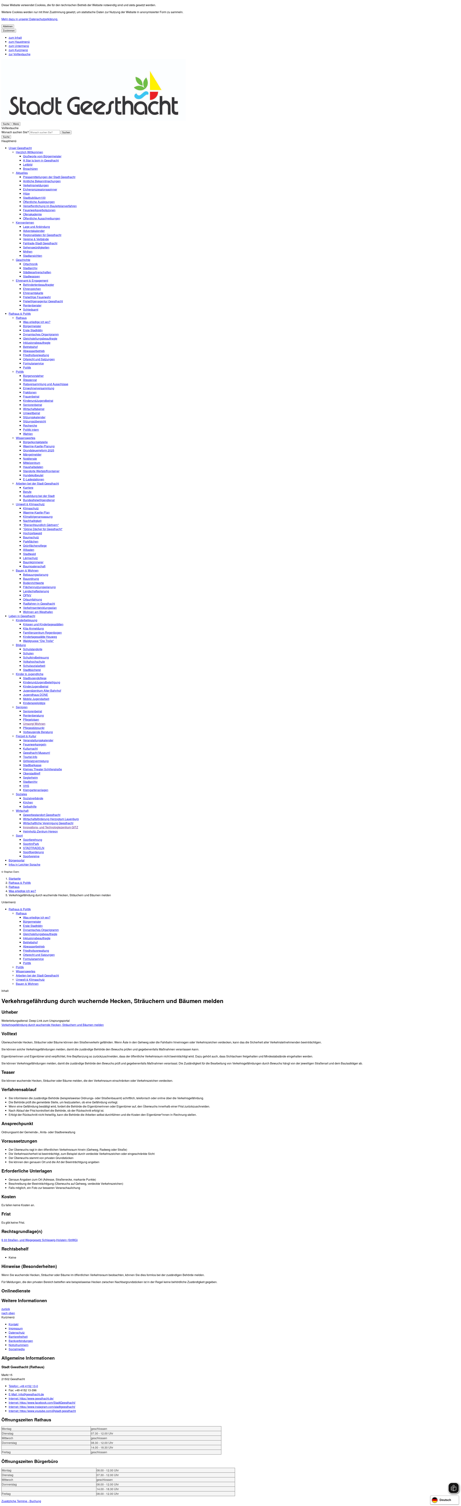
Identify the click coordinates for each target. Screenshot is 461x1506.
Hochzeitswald (32, 533)
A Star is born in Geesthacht (41, 160)
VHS (26, 786)
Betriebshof (30, 347)
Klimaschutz (31, 508)
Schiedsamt (30, 309)
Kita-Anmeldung (33, 628)
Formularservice (33, 363)
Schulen (28, 653)
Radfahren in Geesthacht (39, 603)
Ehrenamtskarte (33, 293)
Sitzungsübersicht (34, 421)
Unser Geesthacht (20, 148)
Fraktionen (30, 392)
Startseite (15, 878)
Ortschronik (30, 264)
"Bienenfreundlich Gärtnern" (41, 525)
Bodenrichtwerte (33, 583)
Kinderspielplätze (34, 703)
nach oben (8, 1313)
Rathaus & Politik (20, 314)
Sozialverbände (33, 798)
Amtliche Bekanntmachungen (42, 181)
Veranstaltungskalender (38, 740)
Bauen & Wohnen (27, 570)
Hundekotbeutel (33, 475)
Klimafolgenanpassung (38, 516)
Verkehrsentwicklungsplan (40, 608)
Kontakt (13, 1324)
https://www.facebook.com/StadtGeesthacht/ (42, 1402)
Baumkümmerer (33, 562)
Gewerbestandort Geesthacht (41, 815)
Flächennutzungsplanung (39, 587)
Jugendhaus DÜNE (35, 695)
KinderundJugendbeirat (38, 401)
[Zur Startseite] (93, 119)
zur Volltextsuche (19, 54)
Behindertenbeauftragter (38, 285)
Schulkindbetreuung (36, 657)
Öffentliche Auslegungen (39, 202)
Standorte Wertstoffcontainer (41, 471)
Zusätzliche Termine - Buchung (21, 1501)
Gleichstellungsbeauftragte (40, 338)
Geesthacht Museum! (36, 753)
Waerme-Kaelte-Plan (36, 512)
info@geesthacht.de (26, 1394)
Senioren (22, 707)
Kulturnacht (30, 748)
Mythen (27, 251)
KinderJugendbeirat (35, 686)
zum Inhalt (15, 37)
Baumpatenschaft (34, 566)
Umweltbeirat (31, 413)
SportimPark (31, 844)
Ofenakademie (32, 214)
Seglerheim (30, 777)
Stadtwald (29, 554)
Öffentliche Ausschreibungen (41, 218)
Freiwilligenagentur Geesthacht (43, 301)
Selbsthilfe (30, 806)
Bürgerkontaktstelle (35, 442)
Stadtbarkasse (32, 765)
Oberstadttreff (31, 773)
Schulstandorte (32, 649)
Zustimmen (9, 30)
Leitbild (27, 164)
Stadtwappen (31, 276)
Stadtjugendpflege (34, 678)
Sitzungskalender (34, 417)
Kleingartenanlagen (35, 790)
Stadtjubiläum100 (34, 198)
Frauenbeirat (31, 396)
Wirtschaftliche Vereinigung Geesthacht (48, 823)
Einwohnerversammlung (38, 388)
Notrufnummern (18, 1345)
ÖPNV (27, 595)
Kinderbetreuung (26, 620)
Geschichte (23, 260)
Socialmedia (17, 1349)
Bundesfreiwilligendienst (39, 500)
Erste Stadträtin (33, 330)
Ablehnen (8, 26)
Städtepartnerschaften (37, 272)
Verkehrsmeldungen (36, 185)
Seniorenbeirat (32, 405)
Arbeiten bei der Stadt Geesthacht (37, 483)
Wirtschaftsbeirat (33, 409)
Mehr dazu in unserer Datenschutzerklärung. (29, 19)
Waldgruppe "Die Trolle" (38, 641)
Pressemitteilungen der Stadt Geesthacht (49, 177)
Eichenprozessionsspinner (40, 189)
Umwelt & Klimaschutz (30, 504)
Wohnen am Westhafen (38, 612)
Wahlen (28, 434)
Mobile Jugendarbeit (36, 699)
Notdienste (30, 459)
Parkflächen (30, 541)
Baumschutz (31, 537)
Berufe (27, 492)
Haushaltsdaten (33, 467)
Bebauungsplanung (35, 574)
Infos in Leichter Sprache (24, 864)
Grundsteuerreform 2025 (38, 450)
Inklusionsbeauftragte (36, 343)
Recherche (30, 425)
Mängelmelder (32, 454)
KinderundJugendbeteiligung (41, 682)
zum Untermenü (19, 46)
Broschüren (30, 169)
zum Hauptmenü (19, 42)
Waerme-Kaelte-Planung (39, 446)
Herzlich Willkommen (29, 152)
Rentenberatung (33, 715)
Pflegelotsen (31, 719)
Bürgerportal (16, 860)
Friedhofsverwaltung (36, 355)
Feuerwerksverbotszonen (39, 210)
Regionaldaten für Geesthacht (42, 235)
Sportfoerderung (33, 852)
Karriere (28, 487)
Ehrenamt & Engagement (32, 280)
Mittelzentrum (31, 463)
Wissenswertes (25, 438)
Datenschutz (17, 1332)
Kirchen (28, 802)
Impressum (16, 1328)
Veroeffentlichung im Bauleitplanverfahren (50, 206)
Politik (27, 367)
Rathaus (21, 318)
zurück (5, 1309)
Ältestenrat (30, 380)
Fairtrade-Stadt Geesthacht (40, 243)
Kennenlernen (25, 222)
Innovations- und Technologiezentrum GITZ (50, 827)
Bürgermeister (32, 326)
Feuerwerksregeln (34, 744)
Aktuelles (22, 173)
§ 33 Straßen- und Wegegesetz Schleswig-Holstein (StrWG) (39, 1240)
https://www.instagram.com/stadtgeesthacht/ (42, 1407)
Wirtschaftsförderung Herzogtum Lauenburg (51, 819)
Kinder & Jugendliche (29, 674)
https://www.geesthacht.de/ (31, 1398)
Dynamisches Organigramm (41, 334)
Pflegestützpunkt (33, 728)
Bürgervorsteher (33, 376)
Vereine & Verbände (36, 239)
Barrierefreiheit (18, 1337)
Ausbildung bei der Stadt (39, 496)
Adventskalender (34, 231)
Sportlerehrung (32, 840)
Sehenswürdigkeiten (36, 247)
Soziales (21, 794)
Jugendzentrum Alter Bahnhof (42, 690)
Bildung (21, 645)
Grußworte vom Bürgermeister (42, 156)
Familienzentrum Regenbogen (42, 632)
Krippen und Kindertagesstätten (43, 624)
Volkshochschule (34, 661)
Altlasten (28, 550)
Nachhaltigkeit (32, 521)
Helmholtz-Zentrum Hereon (40, 831)
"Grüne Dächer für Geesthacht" (42, 529)
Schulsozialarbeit (34, 666)
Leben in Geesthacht (22, 616)
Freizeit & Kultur (26, 736)
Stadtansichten (32, 256)
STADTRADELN (33, 848)
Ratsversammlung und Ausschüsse (45, 384)
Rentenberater (32, 305)
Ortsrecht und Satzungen (39, 359)
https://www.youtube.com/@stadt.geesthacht (42, 1411)
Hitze (26, 193)
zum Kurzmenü (18, 50)
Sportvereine (31, 856)
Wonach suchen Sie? (15, 132)
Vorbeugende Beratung (38, 732)
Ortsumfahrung (32, 599)
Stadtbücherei (32, 670)
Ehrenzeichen (32, 289)
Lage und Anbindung (36, 227)
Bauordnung (31, 579)
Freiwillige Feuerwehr (37, 297)
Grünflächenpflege (35, 545)
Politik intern (31, 430)
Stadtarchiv (30, 268)
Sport (19, 835)
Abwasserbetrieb (34, 351)
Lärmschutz (30, 558)
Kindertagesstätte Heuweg (40, 637)
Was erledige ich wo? (36, 322)
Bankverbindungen (21, 1341)
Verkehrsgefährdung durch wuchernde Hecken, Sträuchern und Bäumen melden (52, 1025)
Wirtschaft (22, 811)
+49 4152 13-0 (23, 1386)
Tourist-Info (30, 757)
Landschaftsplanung (36, 591)
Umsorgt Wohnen (34, 724)
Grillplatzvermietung (36, 761)
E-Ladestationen (33, 479)
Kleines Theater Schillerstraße (42, 769)
